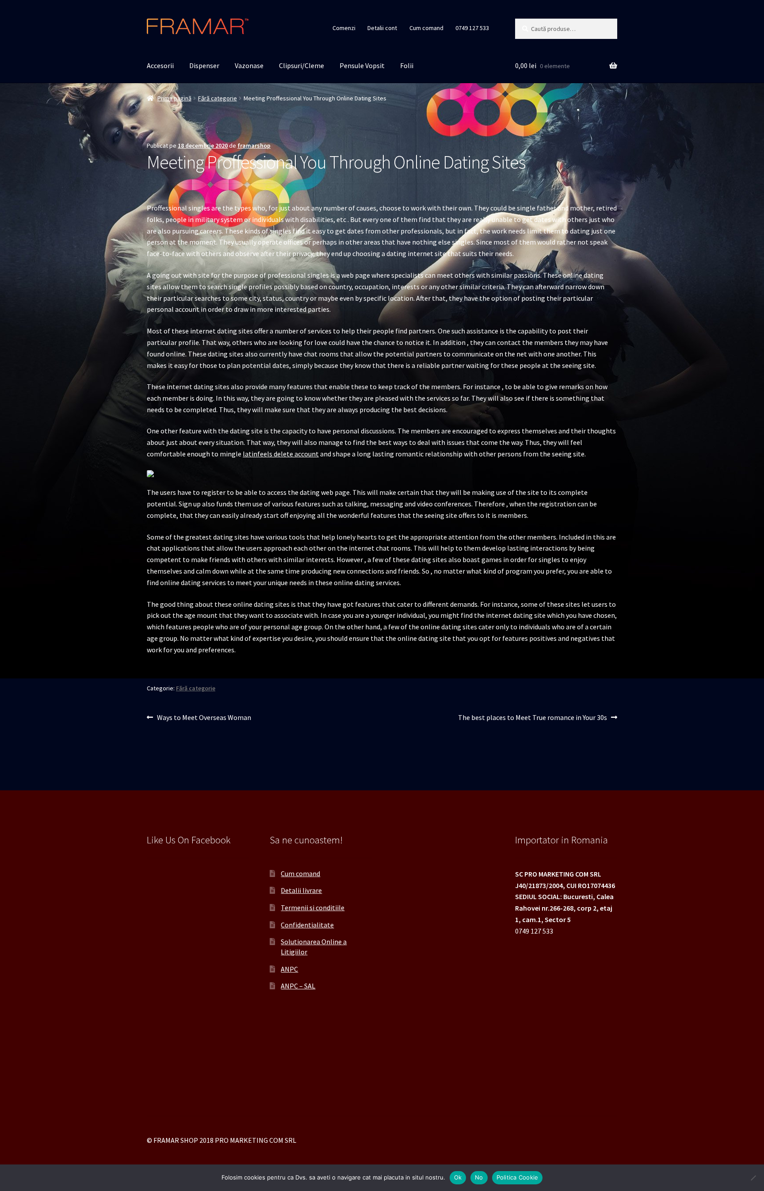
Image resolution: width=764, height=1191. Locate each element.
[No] (753, 1177)
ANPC (289, 969)
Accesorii (160, 65)
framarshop (254, 145)
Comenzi (343, 28)
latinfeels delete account (281, 453)
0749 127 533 (472, 28)
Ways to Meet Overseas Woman (204, 718)
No (479, 1177)
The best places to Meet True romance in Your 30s (532, 718)
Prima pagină (174, 98)
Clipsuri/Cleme (301, 65)
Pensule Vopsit (362, 65)
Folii (406, 65)
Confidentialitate (307, 924)
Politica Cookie (518, 1177)
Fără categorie (217, 98)
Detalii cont (382, 28)
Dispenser (204, 65)
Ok (458, 1177)
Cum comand (426, 28)
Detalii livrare (301, 890)
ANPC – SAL (298, 985)
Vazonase (249, 65)
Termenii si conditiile (312, 907)
